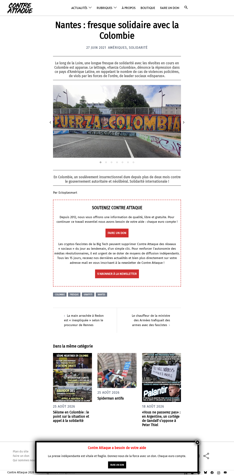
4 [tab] (117, 162)
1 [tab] (100, 162)
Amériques (117, 48)
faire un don (117, 233)
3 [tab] (111, 162)
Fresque (74, 294)
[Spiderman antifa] (116, 370)
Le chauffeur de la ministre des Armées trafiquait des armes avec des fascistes (151, 320)
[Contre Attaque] (20, 8)
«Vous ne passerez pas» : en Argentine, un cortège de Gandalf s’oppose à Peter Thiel (161, 418)
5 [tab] (122, 162)
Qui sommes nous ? (25, 460)
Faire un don (169, 8)
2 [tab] (106, 162)
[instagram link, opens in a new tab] (218, 472)
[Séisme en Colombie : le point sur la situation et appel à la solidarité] (72, 377)
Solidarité (138, 48)
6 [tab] (128, 162)
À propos (128, 8)
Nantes (101, 294)
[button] (186, 7)
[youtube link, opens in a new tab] (225, 472)
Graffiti (88, 294)
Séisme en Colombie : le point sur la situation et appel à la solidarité (71, 416)
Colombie (60, 294)
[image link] (117, 121)
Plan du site (21, 451)
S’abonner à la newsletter (117, 274)
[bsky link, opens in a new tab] (205, 472)
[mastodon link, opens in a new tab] (198, 472)
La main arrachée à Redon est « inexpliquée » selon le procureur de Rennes (84, 320)
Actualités (79, 8)
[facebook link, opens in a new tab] (212, 472)
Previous (50, 122)
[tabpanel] (117, 121)
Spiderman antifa (110, 398)
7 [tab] (133, 162)
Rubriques (104, 8)
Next (184, 122)
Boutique (148, 8)
